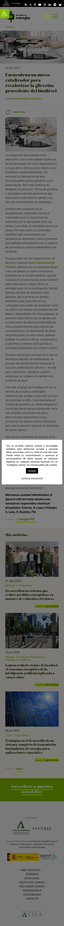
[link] (4, 13)
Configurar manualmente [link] (32, 478)
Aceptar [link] (32, 470)
